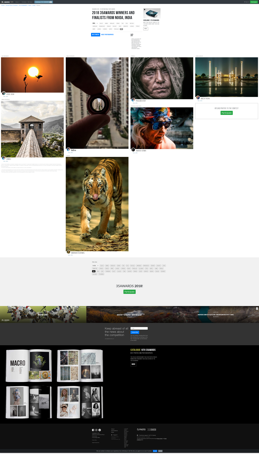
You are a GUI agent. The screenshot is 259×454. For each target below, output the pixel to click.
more (121, 29)
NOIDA (7, 96)
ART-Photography (5, 56)
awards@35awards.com (109, 338)
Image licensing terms (95, 442)
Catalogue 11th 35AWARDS (43, 2)
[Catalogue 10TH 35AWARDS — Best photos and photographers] (54, 383)
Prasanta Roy (141, 101)
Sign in (247, 2)
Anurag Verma (141, 151)
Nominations (114, 430)
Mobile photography (6, 99)
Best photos (95, 34)
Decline (160, 451)
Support (115, 435)
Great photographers (107, 34)
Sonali (8, 159)
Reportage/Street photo (136, 106)
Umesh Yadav (205, 99)
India (94, 23)
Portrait (133, 56)
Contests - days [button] (27, 2)
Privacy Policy (159, 438)
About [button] (17, 2)
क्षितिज (73, 151)
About (112, 429)
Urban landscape (199, 56)
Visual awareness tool (115, 439)
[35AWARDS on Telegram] (99, 430)
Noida (7, 161)
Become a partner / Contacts (143, 437)
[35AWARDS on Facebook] (93, 430)
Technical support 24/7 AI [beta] (147, 435)
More (145, 28)
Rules (112, 432)
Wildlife (68, 155)
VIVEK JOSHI (10, 94)
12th (11, 2)
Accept (155, 451)
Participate (254, 2)
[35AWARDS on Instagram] (96, 430)
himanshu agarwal (78, 253)
